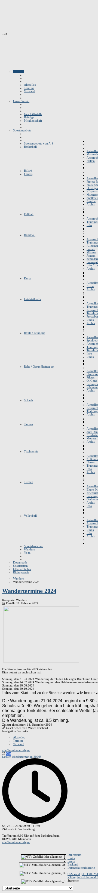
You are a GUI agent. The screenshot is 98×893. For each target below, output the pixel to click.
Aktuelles (19, 737)
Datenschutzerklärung (81, 867)
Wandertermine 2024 (29, 590)
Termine (18, 740)
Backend (73, 864)
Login (71, 861)
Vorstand (18, 744)
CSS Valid (74, 874)
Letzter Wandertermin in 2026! (21, 756)
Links (71, 858)
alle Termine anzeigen (16, 750)
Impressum (74, 854)
